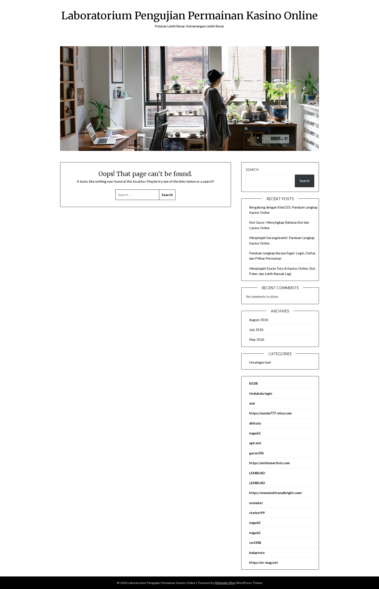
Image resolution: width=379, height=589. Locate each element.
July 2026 (256, 330)
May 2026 (256, 339)
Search (252, 169)
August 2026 (258, 320)
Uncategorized (260, 362)
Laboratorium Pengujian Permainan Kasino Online (189, 15)
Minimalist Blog (225, 583)
